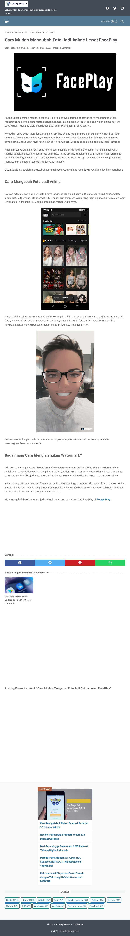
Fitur (59, 900)
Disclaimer (78, 924)
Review (114, 900)
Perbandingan (77, 906)
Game (28, 900)
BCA (26, 906)
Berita (12, 900)
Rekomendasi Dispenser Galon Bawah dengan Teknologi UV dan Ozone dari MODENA (62, 877)
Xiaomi (12, 906)
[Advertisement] (65, 527)
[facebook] (107, 8)
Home (50, 924)
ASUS (44, 900)
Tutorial (98, 900)
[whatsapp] (110, 563)
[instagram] (121, 8)
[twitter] (114, 8)
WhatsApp (41, 906)
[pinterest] (80, 563)
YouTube (58, 906)
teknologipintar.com (69, 931)
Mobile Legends (77, 900)
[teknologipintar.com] (18, 3)
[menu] (7, 21)
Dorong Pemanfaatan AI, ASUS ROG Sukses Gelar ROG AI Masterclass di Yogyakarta (60, 861)
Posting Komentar (62, 47)
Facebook (96, 906)
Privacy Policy (63, 924)
